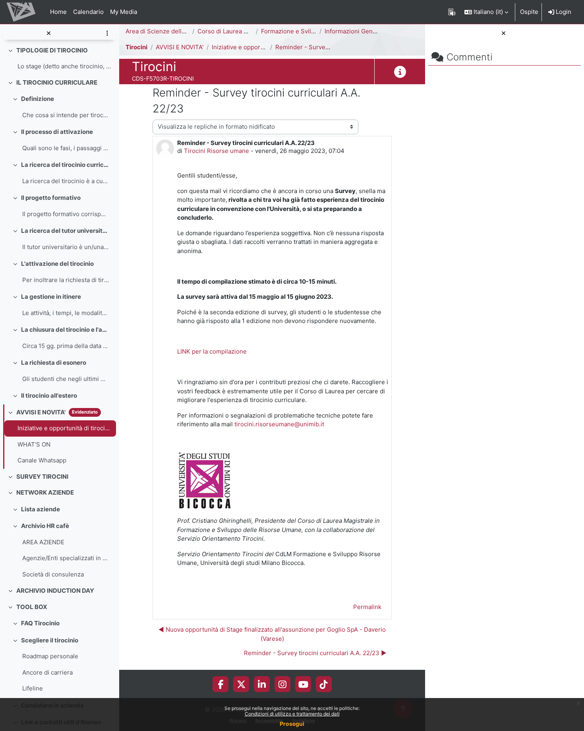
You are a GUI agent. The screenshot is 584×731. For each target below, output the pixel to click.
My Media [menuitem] (123, 11)
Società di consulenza (53, 574)
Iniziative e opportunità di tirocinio (64, 428)
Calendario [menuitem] (88, 11)
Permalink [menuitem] (367, 607)
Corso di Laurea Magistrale (235, 31)
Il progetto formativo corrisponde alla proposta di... (65, 214)
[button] (486, 12)
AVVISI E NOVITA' (41, 412)
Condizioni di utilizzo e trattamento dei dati (292, 714)
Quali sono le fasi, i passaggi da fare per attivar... (65, 148)
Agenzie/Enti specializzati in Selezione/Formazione (65, 558)
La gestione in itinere (51, 296)
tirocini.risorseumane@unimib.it (279, 424)
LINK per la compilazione (212, 351)
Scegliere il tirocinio (49, 640)
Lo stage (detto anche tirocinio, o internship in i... (64, 66)
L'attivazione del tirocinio (57, 263)
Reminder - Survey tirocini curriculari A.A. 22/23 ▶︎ (315, 653)
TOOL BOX (31, 607)
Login (562, 11)
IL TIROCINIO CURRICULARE (56, 82)
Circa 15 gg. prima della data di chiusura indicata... (65, 346)
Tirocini (136, 47)
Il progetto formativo (51, 197)
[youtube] (303, 684)
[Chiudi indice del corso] (48, 33)
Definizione (37, 98)
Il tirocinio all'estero (49, 395)
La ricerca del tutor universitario (65, 230)
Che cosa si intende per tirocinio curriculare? (65, 115)
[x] (241, 684)
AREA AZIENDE (43, 542)
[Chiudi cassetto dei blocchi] (503, 33)
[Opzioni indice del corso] (107, 33)
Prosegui (292, 723)
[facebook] (220, 684)
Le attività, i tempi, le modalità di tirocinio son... (65, 313)
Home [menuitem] (58, 11)
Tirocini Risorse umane (216, 151)
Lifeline (32, 688)
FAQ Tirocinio (40, 623)
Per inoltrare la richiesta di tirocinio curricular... (65, 280)
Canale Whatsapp (41, 460)
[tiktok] (324, 684)
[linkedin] (262, 684)
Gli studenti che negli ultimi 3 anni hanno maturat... (65, 379)
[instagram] (282, 684)
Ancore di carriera (47, 672)
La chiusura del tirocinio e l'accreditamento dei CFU (65, 329)
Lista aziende (40, 509)
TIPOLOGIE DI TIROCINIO (52, 50)
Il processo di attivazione (57, 131)
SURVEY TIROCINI (42, 476)
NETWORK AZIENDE (45, 492)
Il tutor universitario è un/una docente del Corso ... (65, 247)
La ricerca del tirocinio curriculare (65, 164)
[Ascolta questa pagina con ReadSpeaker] (452, 12)
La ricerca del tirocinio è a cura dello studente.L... (65, 181)
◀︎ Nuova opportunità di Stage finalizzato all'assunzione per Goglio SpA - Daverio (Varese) (272, 634)
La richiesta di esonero (53, 362)
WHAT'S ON (33, 444)
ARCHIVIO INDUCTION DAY (55, 590)
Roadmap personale (50, 656)
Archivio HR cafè (45, 526)
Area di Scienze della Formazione (172, 31)
